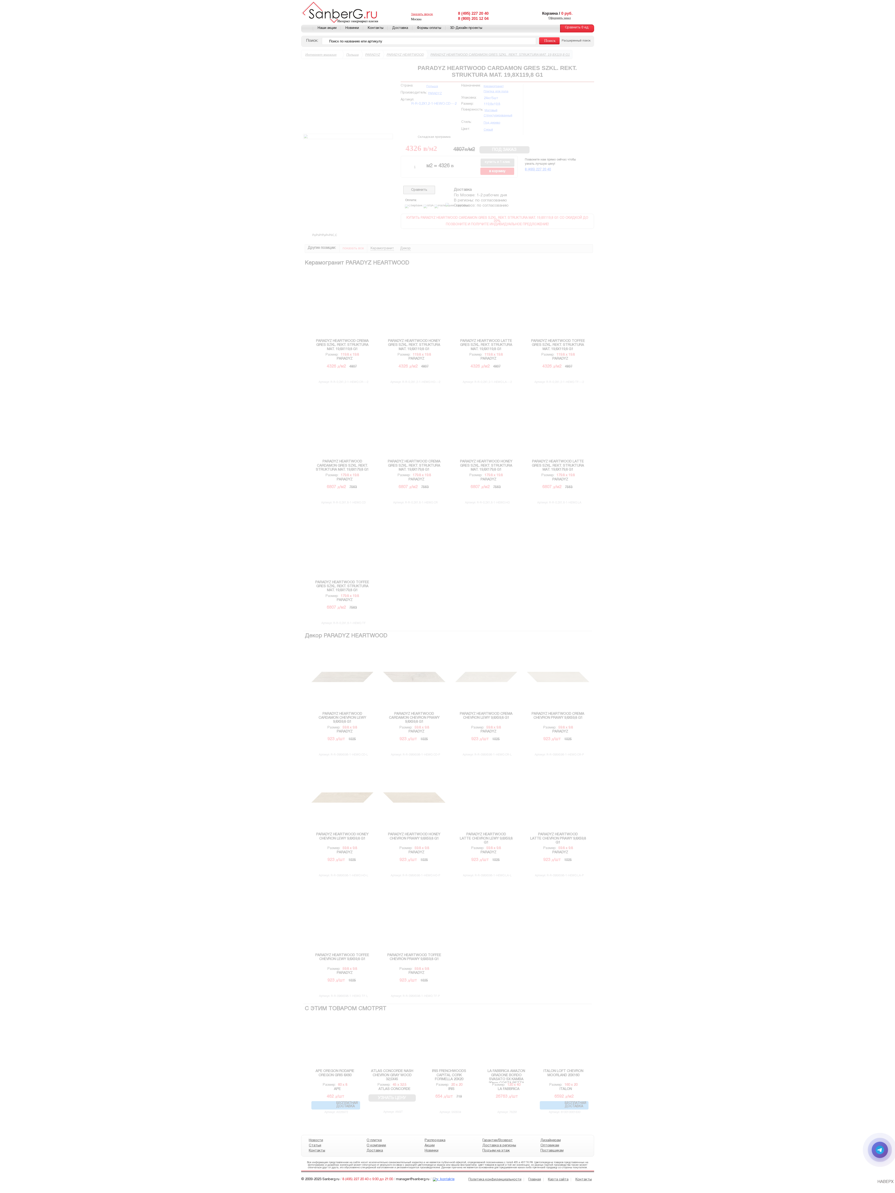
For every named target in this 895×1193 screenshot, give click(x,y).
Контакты (375, 28)
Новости (316, 1140)
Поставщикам (551, 1150)
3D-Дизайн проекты (466, 28)
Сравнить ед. (577, 27)
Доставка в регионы (499, 1145)
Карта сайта (558, 1179)
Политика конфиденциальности (494, 1179)
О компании (376, 1145)
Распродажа (434, 1140)
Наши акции (327, 28)
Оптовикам (549, 1145)
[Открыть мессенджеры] (880, 1150)
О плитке (374, 1140)
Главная (307, 28)
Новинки (352, 28)
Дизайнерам (550, 1140)
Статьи (315, 1145)
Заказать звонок (422, 14)
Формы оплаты (429, 28)
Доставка (400, 28)
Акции (429, 1145)
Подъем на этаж (496, 1150)
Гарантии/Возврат (497, 1140)
